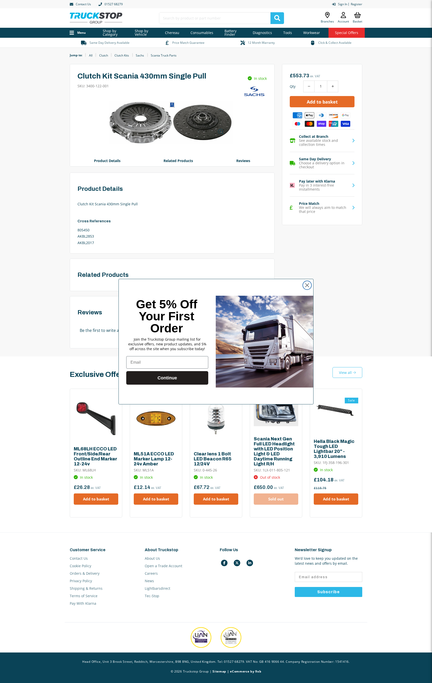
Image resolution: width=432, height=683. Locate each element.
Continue (167, 377)
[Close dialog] (307, 285)
